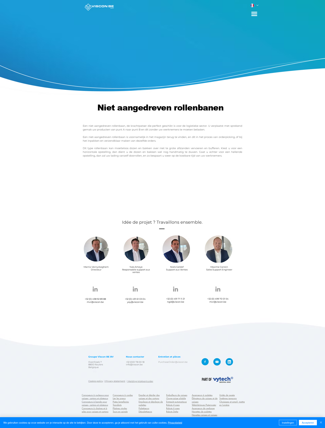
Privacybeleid (175, 422)
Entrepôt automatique (176, 401)
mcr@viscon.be (217, 301)
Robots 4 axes (173, 404)
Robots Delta (172, 411)
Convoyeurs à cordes (123, 395)
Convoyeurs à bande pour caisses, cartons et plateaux (95, 403)
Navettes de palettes (202, 411)
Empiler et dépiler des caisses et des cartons (149, 397)
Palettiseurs (144, 408)
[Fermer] (321, 422)
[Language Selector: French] (254, 5)
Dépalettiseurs (145, 411)
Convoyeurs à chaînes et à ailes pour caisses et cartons (95, 410)
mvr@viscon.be (95, 302)
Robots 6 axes (173, 408)
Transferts (117, 404)
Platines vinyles (120, 408)
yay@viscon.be (135, 302)
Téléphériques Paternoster (204, 404)
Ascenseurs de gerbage (203, 408)
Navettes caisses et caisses (204, 414)
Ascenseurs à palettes (202, 395)
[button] (254, 14)
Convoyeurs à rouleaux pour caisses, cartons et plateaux (95, 397)
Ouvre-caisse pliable (176, 398)
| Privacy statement (114, 381)
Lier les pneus (119, 398)
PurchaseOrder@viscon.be (173, 362)
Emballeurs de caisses (176, 395)
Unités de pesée (227, 395)
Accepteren (308, 422)
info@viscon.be (134, 364)
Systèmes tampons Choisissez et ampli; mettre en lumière (232, 401)
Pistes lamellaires (121, 401)
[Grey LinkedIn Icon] (95, 289)
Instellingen (288, 422)
